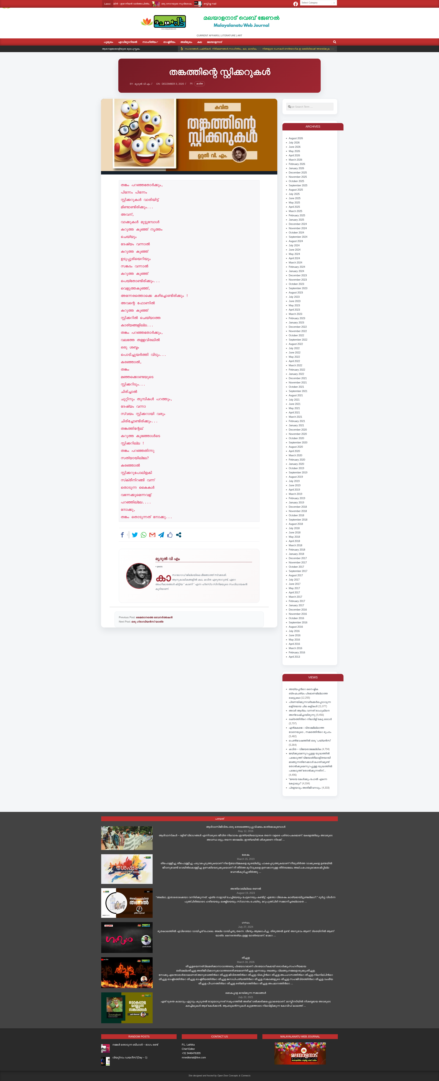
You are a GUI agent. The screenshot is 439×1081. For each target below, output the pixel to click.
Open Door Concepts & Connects (234, 1075)
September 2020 (298, 442)
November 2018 (298, 511)
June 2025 (294, 198)
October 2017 (296, 566)
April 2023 (294, 309)
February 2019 (297, 498)
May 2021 (294, 408)
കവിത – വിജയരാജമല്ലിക (305, 749)
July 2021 (294, 399)
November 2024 (298, 228)
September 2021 (298, 391)
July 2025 (294, 193)
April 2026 (294, 155)
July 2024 (294, 245)
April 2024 (294, 258)
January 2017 (296, 605)
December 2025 (298, 172)
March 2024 (295, 262)
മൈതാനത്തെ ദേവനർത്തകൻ (154, 617)
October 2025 (296, 181)
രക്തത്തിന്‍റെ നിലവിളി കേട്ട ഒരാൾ (310, 719)
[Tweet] (135, 534)
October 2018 (296, 515)
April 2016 (294, 643)
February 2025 (297, 215)
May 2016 (294, 639)
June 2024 (294, 249)
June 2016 (294, 635)
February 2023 (297, 318)
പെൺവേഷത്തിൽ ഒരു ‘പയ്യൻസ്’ (310, 740)
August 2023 (296, 292)
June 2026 (294, 146)
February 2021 (297, 421)
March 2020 (295, 455)
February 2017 (297, 601)
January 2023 (296, 322)
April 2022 (294, 361)
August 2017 (296, 575)
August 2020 (296, 446)
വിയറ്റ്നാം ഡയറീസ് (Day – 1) (129, 1057)
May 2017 (294, 588)
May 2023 (294, 305)
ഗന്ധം (246, 922)
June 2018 (294, 532)
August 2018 (296, 523)
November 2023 (298, 279)
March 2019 (295, 493)
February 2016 (297, 652)
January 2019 (296, 502)
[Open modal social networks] (178, 534)
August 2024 (296, 241)
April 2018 (294, 541)
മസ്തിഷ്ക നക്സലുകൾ (174, 3)
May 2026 (294, 151)
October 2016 (296, 618)
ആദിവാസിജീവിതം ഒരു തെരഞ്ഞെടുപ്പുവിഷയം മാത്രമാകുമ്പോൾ (245, 826)
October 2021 (296, 386)
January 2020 (296, 463)
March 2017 (295, 596)
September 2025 (298, 185)
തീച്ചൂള (246, 957)
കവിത (199, 83)
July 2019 (294, 481)
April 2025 (294, 206)
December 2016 (298, 609)
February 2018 (297, 549)
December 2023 (298, 275)
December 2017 (298, 558)
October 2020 (296, 438)
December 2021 (298, 378)
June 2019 (294, 485)
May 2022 (294, 356)
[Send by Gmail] (152, 534)
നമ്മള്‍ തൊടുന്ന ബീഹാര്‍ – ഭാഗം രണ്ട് (135, 1044)
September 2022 (298, 339)
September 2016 (298, 622)
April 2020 (294, 451)
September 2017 (298, 571)
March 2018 (295, 545)
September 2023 (298, 288)
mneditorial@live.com (194, 1057)
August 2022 (296, 343)
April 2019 (294, 489)
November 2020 (298, 433)
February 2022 (297, 369)
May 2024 (294, 253)
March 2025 (295, 211)
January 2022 (296, 373)
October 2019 (296, 468)
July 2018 (294, 528)
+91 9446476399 (191, 1053)
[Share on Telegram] (161, 534)
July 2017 (294, 579)
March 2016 (295, 648)
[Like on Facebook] (170, 534)
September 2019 (298, 472)
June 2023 (294, 301)
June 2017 (294, 583)
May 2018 (294, 536)
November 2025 (298, 176)
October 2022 (296, 335)
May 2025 (294, 202)
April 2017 (294, 592)
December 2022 (298, 326)
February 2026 (297, 163)
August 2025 (296, 189)
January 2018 (296, 553)
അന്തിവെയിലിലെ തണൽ (245, 888)
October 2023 (296, 283)
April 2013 (294, 656)
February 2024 (297, 266)
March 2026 (295, 159)
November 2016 (298, 613)
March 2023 (295, 313)
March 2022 (295, 365)
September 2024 (298, 236)
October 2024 (296, 232)
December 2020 (298, 429)
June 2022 (294, 352)
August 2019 (296, 476)
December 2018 (298, 506)
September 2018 (298, 519)
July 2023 (294, 296)
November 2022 (298, 331)
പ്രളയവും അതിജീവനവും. (305, 787)
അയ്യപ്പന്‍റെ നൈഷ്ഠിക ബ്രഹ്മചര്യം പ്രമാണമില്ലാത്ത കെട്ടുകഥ (308, 693)
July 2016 (294, 631)
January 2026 (296, 168)
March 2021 (295, 416)
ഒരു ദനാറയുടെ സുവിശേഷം (136, 3)
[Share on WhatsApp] (143, 534)
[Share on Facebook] (122, 534)
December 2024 (298, 223)
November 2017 (298, 562)
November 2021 (298, 382)
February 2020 (297, 459)
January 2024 (296, 271)
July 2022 (294, 348)
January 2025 (296, 219)
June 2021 (294, 403)
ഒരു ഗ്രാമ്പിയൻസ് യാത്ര (147, 621)
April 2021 (294, 412)
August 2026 (296, 138)
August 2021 (296, 395)
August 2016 (296, 626)
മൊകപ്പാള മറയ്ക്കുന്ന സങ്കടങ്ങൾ (245, 992)
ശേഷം (246, 854)
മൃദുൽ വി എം (142, 83)
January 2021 (296, 425)
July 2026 (294, 142)
